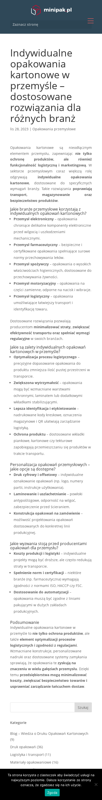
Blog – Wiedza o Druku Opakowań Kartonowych (49, 733)
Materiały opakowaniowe (30, 762)
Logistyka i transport (27, 754)
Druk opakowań (23, 747)
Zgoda (52, 793)
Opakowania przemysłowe (54, 129)
